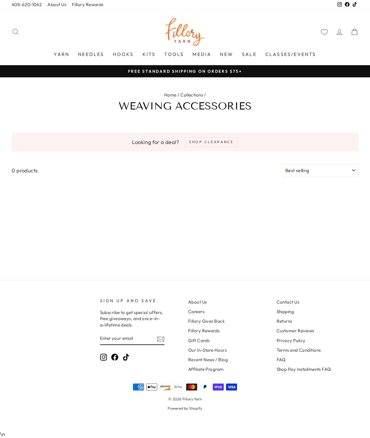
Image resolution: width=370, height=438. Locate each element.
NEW (226, 54)
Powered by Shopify (185, 408)
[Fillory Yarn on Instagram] (103, 357)
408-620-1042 (27, 4)
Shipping (285, 311)
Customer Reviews (295, 330)
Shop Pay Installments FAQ (304, 369)
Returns (284, 321)
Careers (196, 311)
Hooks (123, 54)
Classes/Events (290, 54)
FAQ (281, 359)
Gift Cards (199, 340)
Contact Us (288, 302)
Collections (191, 95)
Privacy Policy (291, 340)
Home (170, 95)
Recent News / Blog (208, 359)
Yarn (61, 54)
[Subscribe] (160, 338)
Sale (249, 54)
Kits (149, 54)
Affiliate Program (206, 369)
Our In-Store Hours (207, 350)
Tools (174, 54)
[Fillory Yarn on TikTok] (126, 357)
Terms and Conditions (299, 350)
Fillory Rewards (87, 4)
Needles (91, 54)
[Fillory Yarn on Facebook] (114, 357)
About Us (56, 4)
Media (202, 54)
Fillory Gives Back (206, 321)
